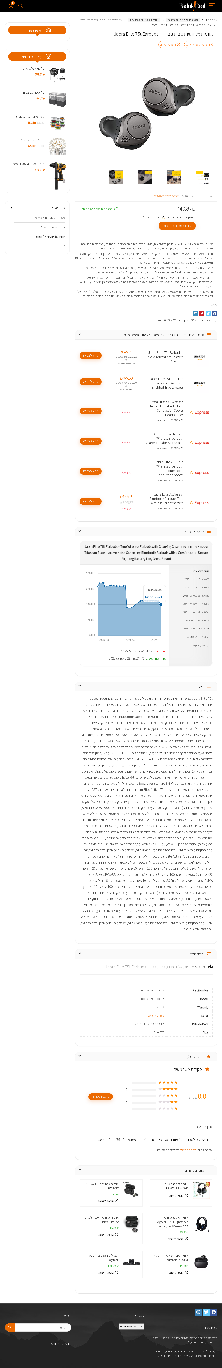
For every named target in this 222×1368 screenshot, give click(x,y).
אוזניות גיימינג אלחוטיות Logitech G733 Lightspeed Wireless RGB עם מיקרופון (172, 1221)
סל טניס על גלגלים (34, 68)
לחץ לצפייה (90, 355)
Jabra (214, 304)
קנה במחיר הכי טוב (177, 225)
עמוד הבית (211, 20)
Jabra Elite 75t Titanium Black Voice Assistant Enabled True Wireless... (166, 383)
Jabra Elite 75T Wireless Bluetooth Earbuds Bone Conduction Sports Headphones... (165, 408)
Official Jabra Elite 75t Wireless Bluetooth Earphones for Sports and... (164, 438)
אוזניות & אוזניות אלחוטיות (144, 20)
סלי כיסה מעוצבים (34, 92)
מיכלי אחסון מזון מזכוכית (30, 116)
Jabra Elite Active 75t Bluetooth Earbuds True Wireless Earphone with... (166, 498)
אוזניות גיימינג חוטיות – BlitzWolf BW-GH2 (175, 1186)
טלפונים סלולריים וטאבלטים (183, 20)
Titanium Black (154, 1015)
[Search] (20, 6)
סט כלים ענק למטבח (32, 140)
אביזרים (61, 245)
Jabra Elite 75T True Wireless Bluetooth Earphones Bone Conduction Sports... (169, 468)
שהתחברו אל (188, 1150)
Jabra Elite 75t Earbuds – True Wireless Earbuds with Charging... (164, 357)
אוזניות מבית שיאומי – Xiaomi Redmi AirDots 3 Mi (171, 1257)
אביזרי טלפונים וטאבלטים (51, 227)
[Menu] (212, 6)
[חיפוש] (10, 1327)
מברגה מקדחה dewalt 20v (28, 164)
